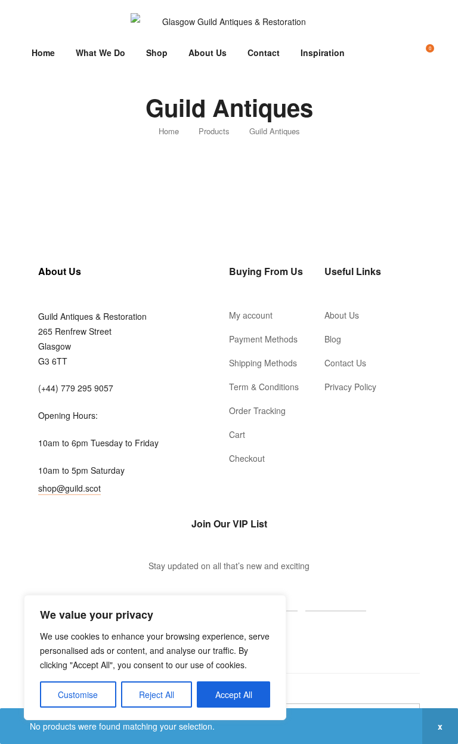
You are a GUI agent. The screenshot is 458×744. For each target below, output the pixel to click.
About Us (207, 52)
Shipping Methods (263, 363)
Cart (237, 434)
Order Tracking (257, 410)
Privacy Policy (350, 387)
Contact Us (345, 363)
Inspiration (323, 52)
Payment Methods (263, 339)
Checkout (247, 458)
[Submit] (335, 598)
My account (251, 315)
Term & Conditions (264, 387)
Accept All (233, 694)
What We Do (100, 52)
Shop (157, 52)
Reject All (156, 694)
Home (43, 52)
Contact (263, 52)
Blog (332, 339)
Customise (78, 694)
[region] (155, 657)
